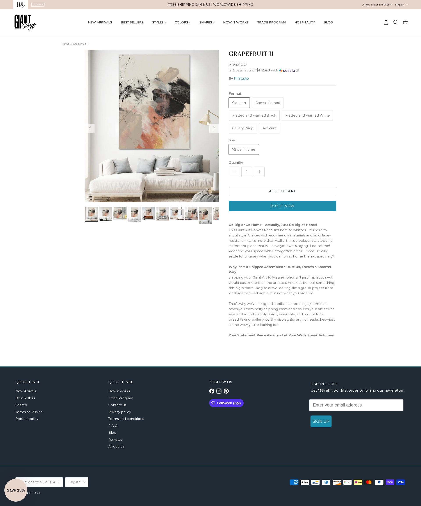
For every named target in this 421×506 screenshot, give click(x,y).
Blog (112, 432)
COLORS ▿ (183, 22)
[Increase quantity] (259, 172)
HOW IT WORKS (236, 22)
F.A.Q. (113, 426)
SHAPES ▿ (206, 22)
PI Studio (241, 78)
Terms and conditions (126, 419)
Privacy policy (119, 412)
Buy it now (282, 206)
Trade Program (120, 398)
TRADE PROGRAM (271, 22)
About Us (116, 446)
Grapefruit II (80, 43)
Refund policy (26, 419)
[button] (264, 70)
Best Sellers (25, 398)
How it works (119, 391)
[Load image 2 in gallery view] (152, 126)
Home (65, 43)
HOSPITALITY (304, 22)
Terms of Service (29, 412)
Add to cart (282, 191)
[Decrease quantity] (234, 172)
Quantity (236, 162)
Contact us (117, 405)
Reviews (115, 439)
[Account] (385, 22)
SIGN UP (321, 421)
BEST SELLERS (132, 22)
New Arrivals (25, 391)
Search (21, 405)
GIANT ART (33, 493)
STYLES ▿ (159, 22)
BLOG (328, 22)
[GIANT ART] (25, 22)
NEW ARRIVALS (100, 22)
